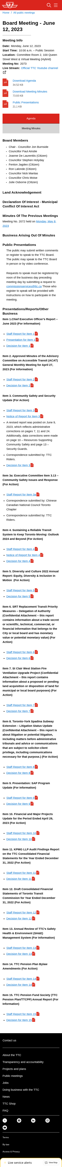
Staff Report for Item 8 (20, 767)
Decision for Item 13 (19, 953)
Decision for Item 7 (18, 711)
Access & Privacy (11, 1151)
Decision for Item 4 (18, 561)
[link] (5, 1120)
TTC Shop (9, 1103)
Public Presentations (26, 102)
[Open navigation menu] (56, 5)
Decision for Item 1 (18, 345)
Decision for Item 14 (19, 984)
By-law (6, 1144)
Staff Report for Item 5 (20, 590)
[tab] (31, 119)
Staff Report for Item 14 (21, 978)
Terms (6, 1137)
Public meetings (13, 1075)
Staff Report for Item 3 (20, 410)
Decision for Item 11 (19, 878)
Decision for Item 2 (18, 385)
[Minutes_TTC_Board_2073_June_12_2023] (8, 93)
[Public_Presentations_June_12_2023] (8, 104)
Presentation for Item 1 (20, 339)
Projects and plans (14, 1069)
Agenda (31, 118)
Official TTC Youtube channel (39, 68)
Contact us (9, 1040)
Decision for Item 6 (18, 658)
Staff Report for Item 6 (20, 652)
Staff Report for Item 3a (21, 494)
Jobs (6, 1082)
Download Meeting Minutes (30, 91)
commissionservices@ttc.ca (24, 286)
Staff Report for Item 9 (20, 797)
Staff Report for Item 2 (20, 379)
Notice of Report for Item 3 (23, 416)
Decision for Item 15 (19, 1020)
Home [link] (6, 12)
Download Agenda (24, 80)
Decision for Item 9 (18, 803)
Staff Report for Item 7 (20, 705)
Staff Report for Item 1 (20, 333)
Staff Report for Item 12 (21, 912)
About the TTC (12, 1055)
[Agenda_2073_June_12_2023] (8, 82)
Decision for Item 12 (19, 918)
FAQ (5, 1110)
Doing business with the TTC (21, 1089)
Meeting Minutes (31, 128)
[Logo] (10, 5)
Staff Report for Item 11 (21, 872)
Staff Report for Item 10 (21, 833)
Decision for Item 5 (18, 596)
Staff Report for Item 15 (21, 1014)
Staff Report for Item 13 (21, 947)
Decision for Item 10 (19, 839)
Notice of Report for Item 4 (23, 555)
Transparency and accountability (23, 1062)
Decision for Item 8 (18, 773)
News (6, 1096)
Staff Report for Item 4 (20, 549)
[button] (51, 1162)
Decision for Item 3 (18, 465)
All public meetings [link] (24, 12)
